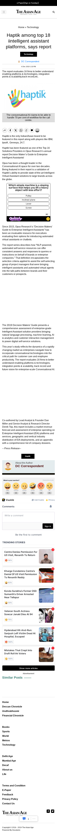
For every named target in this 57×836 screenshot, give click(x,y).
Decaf (5, 765)
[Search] (54, 12)
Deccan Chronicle (12, 706)
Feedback (7, 794)
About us (7, 769)
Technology (28, 54)
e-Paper (20, 3)
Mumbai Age (9, 760)
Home (5, 702)
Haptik (28, 456)
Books (6, 727)
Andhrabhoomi (10, 711)
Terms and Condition (13, 785)
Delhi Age (7, 756)
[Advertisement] (28, 299)
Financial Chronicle (13, 715)
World (5, 736)
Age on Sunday (31, 3)
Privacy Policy (10, 799)
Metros (6, 740)
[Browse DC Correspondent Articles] (8, 466)
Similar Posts (12, 677)
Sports (6, 731)
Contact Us (8, 803)
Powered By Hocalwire (11, 830)
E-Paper (6, 790)
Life (4, 774)
